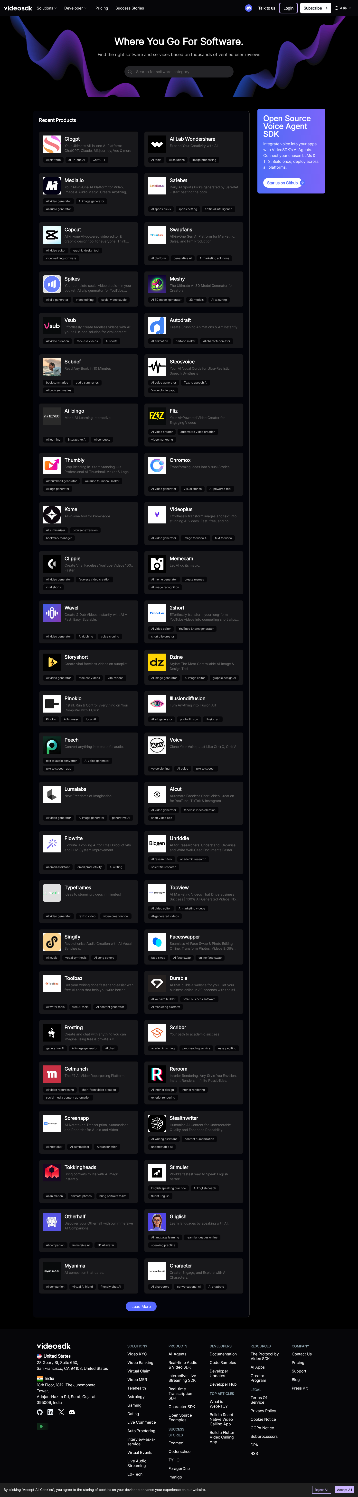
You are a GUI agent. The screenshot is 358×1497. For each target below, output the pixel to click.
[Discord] (248, 8)
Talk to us (266, 8)
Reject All (321, 1490)
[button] (288, 8)
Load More (141, 1306)
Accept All (344, 1490)
